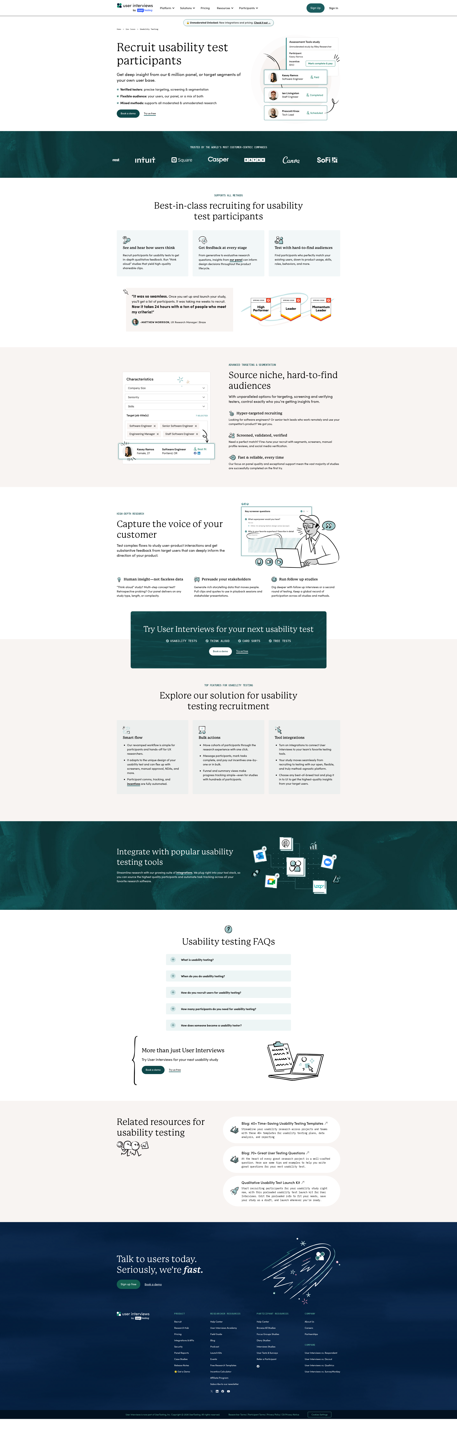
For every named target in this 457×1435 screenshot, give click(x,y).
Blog (212, 1340)
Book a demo (128, 113)
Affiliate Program (219, 1377)
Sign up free (128, 1284)
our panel (236, 259)
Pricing (178, 1334)
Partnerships (311, 1334)
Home (119, 29)
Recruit (178, 1321)
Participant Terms (256, 1414)
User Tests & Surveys (267, 1352)
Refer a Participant (266, 1359)
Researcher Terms (237, 1414)
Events (213, 1359)
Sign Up (315, 8)
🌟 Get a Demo (182, 1371)
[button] (166, 8)
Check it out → (262, 22)
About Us (309, 1321)
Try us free (150, 113)
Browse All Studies (266, 1327)
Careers (309, 1327)
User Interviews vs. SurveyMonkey (322, 1371)
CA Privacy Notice (290, 1414)
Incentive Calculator (220, 1371)
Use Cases (130, 29)
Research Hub (181, 1327)
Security (178, 1346)
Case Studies (181, 1359)
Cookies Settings (320, 1414)
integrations (184, 872)
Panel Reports (181, 1352)
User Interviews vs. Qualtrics (319, 1365)
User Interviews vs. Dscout (318, 1359)
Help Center (216, 1321)
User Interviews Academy (223, 1327)
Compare (310, 1344)
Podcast (214, 1346)
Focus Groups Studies (268, 1334)
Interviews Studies (266, 1346)
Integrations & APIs (184, 1340)
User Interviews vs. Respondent (321, 1352)
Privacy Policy (273, 1414)
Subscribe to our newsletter (224, 1384)
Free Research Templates (223, 1365)
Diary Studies (263, 1340)
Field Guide (216, 1334)
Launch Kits (216, 1352)
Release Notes (181, 1365)
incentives (133, 784)
